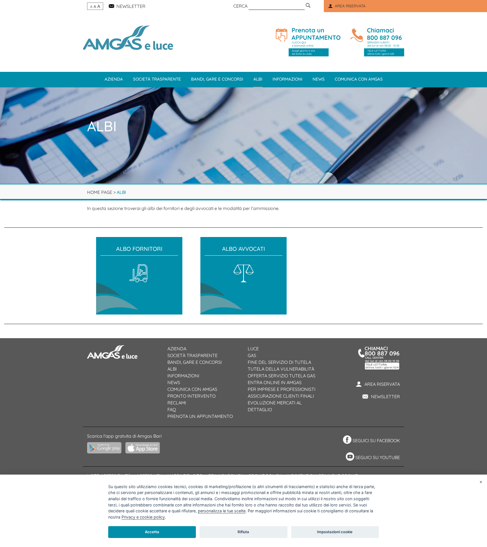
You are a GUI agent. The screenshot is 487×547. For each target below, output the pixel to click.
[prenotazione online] (308, 42)
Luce (253, 348)
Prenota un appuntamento (200, 416)
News (319, 79)
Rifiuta (243, 532)
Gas (252, 355)
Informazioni (287, 79)
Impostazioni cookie (335, 532)
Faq (171, 409)
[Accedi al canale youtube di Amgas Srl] (349, 457)
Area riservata (382, 384)
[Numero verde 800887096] (376, 42)
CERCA (240, 6)
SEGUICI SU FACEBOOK (376, 440)
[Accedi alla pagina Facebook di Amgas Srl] (346, 440)
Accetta (152, 532)
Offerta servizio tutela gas (281, 375)
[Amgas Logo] (128, 37)
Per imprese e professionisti (281, 389)
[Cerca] (308, 6)
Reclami (176, 403)
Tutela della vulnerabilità (281, 369)
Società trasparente (157, 79)
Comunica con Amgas (359, 79)
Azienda (114, 79)
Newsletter (385, 396)
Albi (257, 79)
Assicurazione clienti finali (281, 396)
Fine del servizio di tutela (279, 362)
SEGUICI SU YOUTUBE (377, 457)
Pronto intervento (191, 396)
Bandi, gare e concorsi (217, 79)
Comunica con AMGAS (192, 389)
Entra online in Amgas (275, 382)
